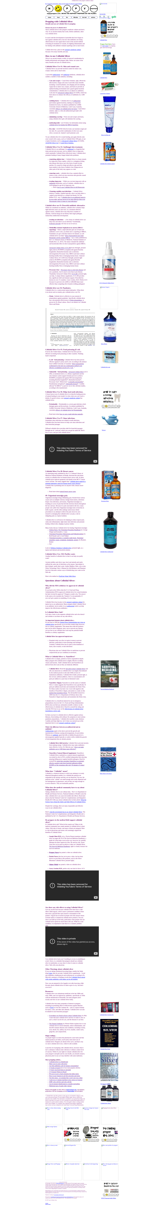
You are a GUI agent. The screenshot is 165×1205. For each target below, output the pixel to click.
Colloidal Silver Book (105, 1049)
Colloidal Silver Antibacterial (106, 551)
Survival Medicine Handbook (107, 689)
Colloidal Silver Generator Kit (107, 1014)
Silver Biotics (104, 344)
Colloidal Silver (103, 40)
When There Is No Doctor (106, 773)
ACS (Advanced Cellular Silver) (106, 283)
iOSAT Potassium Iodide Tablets (108, 1198)
